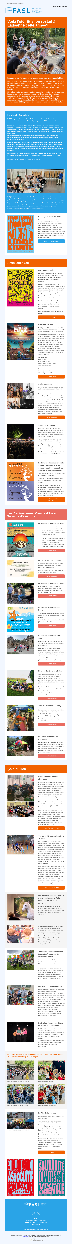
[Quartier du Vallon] (20, 576)
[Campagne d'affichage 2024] (20, 252)
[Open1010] (20, 853)
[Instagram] (33, 1213)
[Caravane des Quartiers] (20, 499)
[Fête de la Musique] (20, 1195)
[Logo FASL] (24, 12)
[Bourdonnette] (20, 1079)
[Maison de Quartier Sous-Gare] (20, 653)
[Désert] (51, 1079)
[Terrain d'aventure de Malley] (20, 730)
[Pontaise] (20, 631)
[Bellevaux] (51, 1103)
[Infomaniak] (36, 1240)
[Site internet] (38, 1213)
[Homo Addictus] (20, 800)
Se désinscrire (26, 1236)
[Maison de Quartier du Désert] (20, 556)
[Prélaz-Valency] (20, 1103)
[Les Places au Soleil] (20, 305)
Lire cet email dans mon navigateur (15, 3)
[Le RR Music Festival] (20, 919)
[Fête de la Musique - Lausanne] (20, 480)
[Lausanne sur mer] (20, 359)
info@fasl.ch (36, 1224)
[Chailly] (20, 603)
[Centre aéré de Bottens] (20, 695)
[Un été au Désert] (20, 408)
